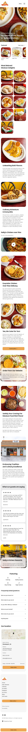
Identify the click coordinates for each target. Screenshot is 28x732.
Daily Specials (5, 684)
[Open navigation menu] (24, 3)
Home (3, 682)
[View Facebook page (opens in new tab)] (3, 715)
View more (5, 501)
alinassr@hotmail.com (7, 658)
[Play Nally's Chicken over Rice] (13, 245)
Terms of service (5, 706)
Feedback (4, 690)
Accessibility (4, 708)
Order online (14, 667)
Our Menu (4, 688)
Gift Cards (4, 696)
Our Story (4, 692)
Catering (4, 686)
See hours (22, 663)
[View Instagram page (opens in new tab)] (5, 715)
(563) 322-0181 (6, 656)
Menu (20, 3)
